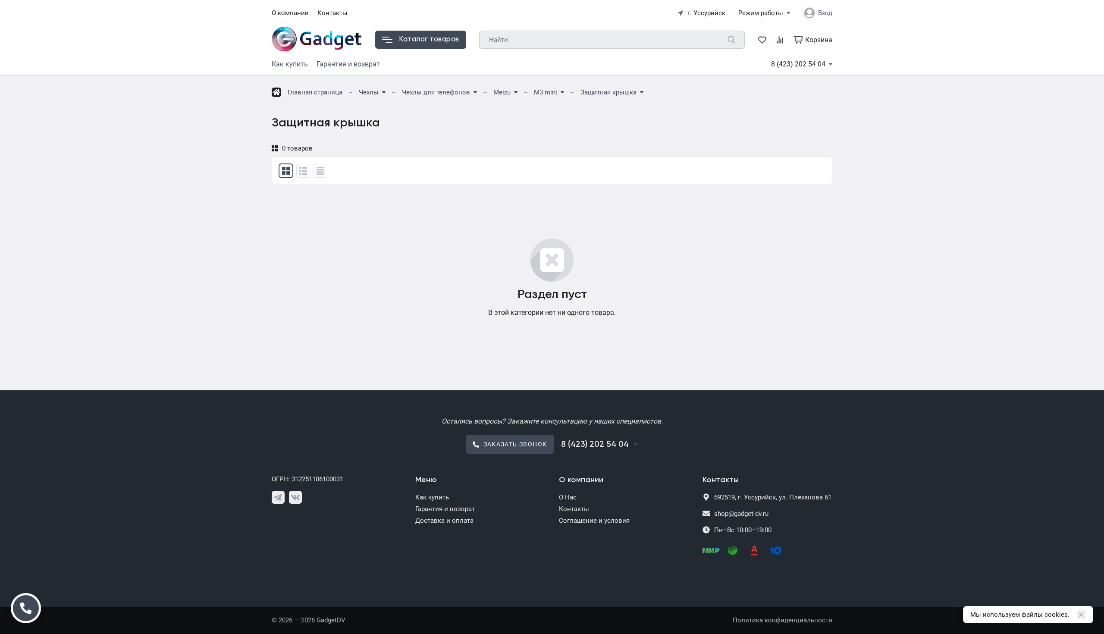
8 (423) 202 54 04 (798, 64)
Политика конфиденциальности (782, 620)
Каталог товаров (429, 39)
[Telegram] (278, 497)
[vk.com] (295, 497)
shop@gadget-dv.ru (741, 514)
